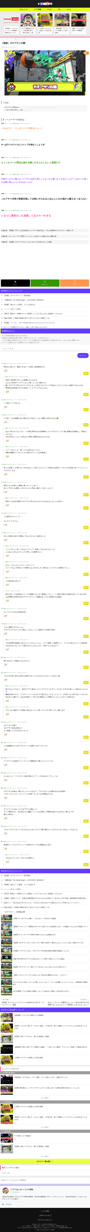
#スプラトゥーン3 (23, 107)
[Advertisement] (45, 262)
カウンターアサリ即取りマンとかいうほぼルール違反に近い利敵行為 (32, 236)
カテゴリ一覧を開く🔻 (45, 1161)
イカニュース (23, 9)
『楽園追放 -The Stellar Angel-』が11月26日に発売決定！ (24, 300)
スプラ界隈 (37, 9)
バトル (49, 9)
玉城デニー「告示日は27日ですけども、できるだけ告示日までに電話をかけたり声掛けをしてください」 (42, 903)
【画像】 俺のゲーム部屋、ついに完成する (19, 304)
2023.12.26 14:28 (22, 672)
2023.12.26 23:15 (22, 788)
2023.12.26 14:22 (22, 623)
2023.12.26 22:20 (22, 757)
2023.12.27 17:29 (24, 854)
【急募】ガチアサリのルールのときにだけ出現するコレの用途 (30, 242)
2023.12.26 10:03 (22, 415)
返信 (86, 373)
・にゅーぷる (5, 1173)
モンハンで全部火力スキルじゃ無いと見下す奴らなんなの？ (25, 327)
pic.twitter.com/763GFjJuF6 (50, 107)
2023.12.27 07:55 (22, 841)
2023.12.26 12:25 (22, 513)
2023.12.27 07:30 (22, 826)
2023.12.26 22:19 (24, 446)
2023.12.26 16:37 (24, 561)
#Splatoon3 (31, 107)
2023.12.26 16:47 (22, 722)
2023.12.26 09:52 (22, 399)
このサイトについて (45, 1215)
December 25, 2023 (28, 110)
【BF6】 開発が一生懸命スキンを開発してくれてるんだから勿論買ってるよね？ (33, 314)
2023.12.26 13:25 (22, 608)
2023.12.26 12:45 (22, 532)
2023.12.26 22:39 (22, 773)
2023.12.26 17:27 (24, 577)
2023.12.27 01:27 (22, 806)
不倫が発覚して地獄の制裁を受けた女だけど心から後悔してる (26, 318)
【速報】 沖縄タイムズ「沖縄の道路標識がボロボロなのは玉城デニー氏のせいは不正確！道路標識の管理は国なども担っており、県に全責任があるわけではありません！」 (46, 898)
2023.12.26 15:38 (24, 546)
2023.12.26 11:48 (22, 482)
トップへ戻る (45, 1211)
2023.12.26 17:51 (24, 685)
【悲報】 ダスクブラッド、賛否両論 (16, 295)
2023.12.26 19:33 (24, 707)
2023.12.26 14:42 (24, 498)
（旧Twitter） (8, 1204)
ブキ (59, 9)
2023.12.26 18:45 (24, 376)
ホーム (2, 39)
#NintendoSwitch (39, 107)
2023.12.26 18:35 (15, 590)
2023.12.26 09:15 (22, 363)
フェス (69, 9)
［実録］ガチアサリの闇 (19, 39)
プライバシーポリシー (45, 1220)
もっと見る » (45, 1098)
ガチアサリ (8, 39)
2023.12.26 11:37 (22, 464)
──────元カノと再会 (12, 309)
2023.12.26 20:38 (24, 428)
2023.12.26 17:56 (24, 639)
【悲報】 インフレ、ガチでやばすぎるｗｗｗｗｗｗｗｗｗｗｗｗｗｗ (29, 323)
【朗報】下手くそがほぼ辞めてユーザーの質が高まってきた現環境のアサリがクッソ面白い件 (41, 230)
